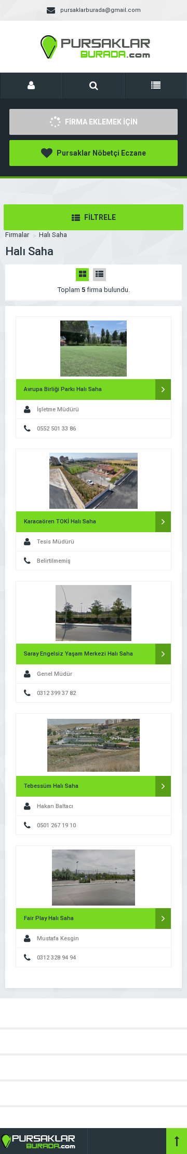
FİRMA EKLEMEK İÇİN (100, 122)
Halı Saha (53, 235)
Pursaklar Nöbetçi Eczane (100, 153)
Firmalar (17, 235)
